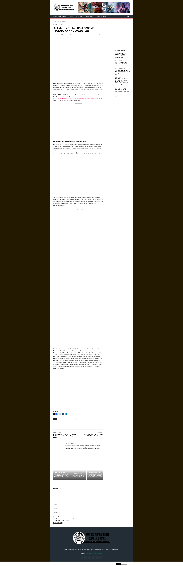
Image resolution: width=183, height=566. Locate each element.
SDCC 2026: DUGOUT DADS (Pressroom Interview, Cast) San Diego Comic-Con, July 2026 (95, 476)
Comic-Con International (61, 471)
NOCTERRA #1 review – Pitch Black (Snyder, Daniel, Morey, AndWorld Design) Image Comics (64, 436)
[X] (70, 450)
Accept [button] (118, 564)
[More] (64, 39)
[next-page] (56, 482)
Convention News (78, 473)
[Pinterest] (93, 557)
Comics (63, 21)
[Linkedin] (67, 450)
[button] (128, 16)
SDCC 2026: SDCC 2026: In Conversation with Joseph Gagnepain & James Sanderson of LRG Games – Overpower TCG (61, 475)
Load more (117, 96)
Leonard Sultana (61, 34)
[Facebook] (65, 450)
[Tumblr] (97, 557)
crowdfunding (66, 419)
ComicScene (59, 419)
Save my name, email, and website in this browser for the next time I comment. (72, 516)
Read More (124, 564)
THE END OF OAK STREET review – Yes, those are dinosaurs (78, 477)
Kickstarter (73, 419)
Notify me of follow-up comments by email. (64, 518)
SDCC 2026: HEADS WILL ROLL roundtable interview (122, 90)
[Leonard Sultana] (54, 35)
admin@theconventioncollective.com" (94, 553)
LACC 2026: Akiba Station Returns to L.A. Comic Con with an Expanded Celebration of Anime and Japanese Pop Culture (121, 81)
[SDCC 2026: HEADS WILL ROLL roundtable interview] (110, 89)
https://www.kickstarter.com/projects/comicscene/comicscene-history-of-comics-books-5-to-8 (77, 98)
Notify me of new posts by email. (62, 520)
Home (54, 21)
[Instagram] (85, 557)
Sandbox (59, 21)
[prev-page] (54, 482)
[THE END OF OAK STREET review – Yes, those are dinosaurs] (78, 470)
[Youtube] (72, 450)
